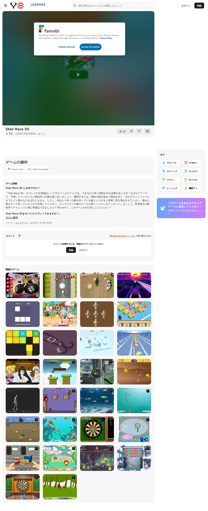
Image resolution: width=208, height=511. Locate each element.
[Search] (74, 5)
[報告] (139, 131)
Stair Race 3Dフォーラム (123, 236)
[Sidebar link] (5, 5)
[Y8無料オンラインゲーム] (17, 5)
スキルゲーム (21, 222)
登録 (199, 5)
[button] (12, 217)
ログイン (185, 5)
